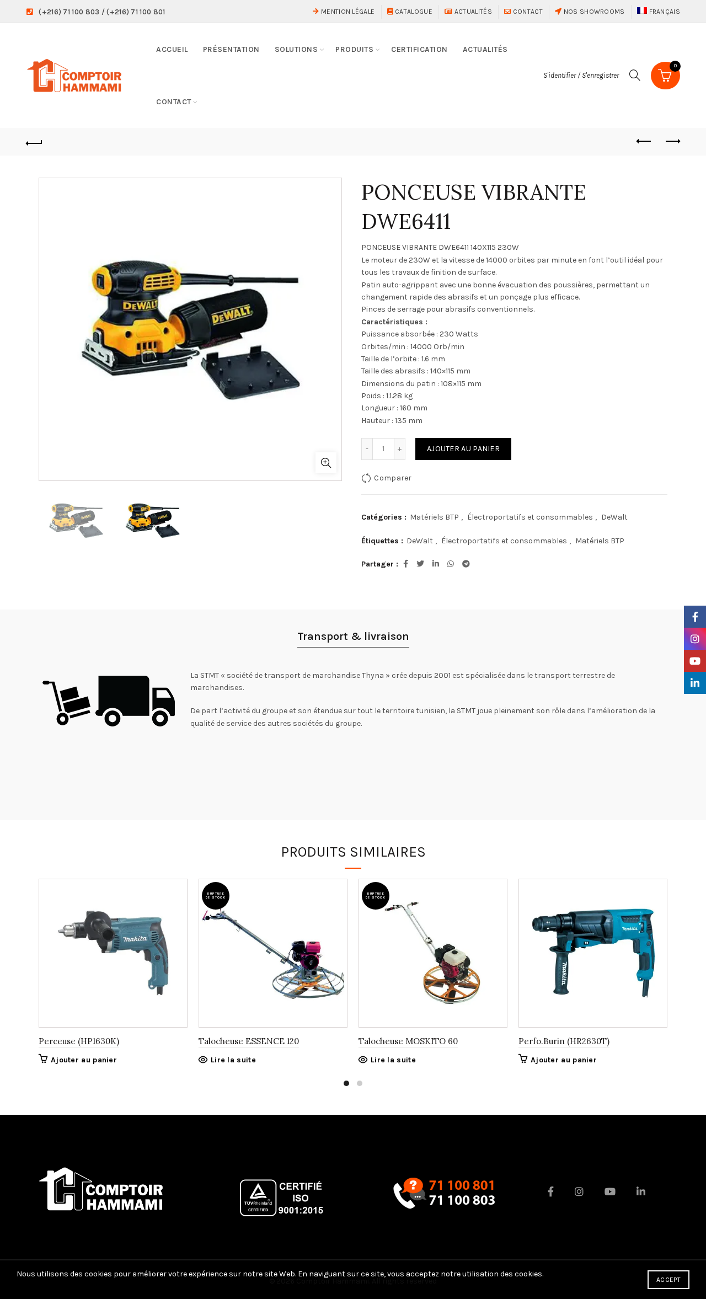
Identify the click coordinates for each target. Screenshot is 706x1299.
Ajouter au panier (463, 448)
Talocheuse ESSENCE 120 (249, 1041)
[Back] (34, 142)
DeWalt (614, 517)
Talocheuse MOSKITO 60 (408, 1041)
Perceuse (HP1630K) (79, 1041)
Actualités (472, 11)
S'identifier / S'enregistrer (581, 75)
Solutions (296, 49)
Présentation (231, 49)
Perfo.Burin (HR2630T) (563, 1041)
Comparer (392, 478)
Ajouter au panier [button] (84, 1060)
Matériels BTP (434, 517)
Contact (526, 11)
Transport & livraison (353, 636)
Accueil (172, 49)
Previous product (644, 142)
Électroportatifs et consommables (530, 517)
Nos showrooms (592, 11)
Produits (354, 49)
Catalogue (412, 11)
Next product (672, 142)
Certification (419, 49)
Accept (668, 1280)
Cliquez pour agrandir (325, 462)
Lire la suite (233, 1060)
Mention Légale (347, 11)
